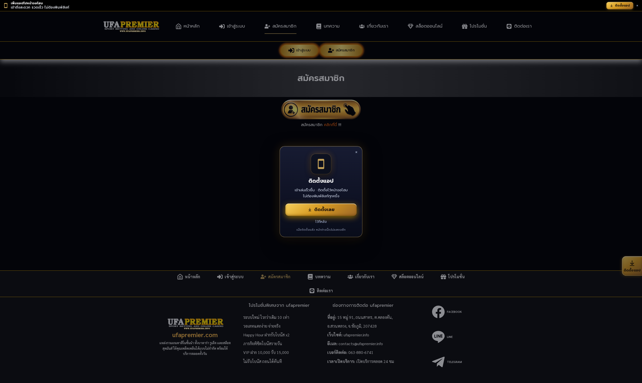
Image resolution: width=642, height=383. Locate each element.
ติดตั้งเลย (324, 209)
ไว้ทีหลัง (321, 221)
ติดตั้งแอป (622, 5)
